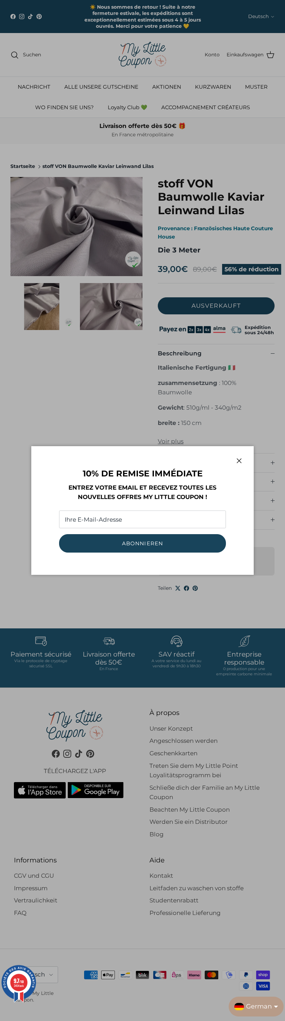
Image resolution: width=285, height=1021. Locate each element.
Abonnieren (142, 543)
